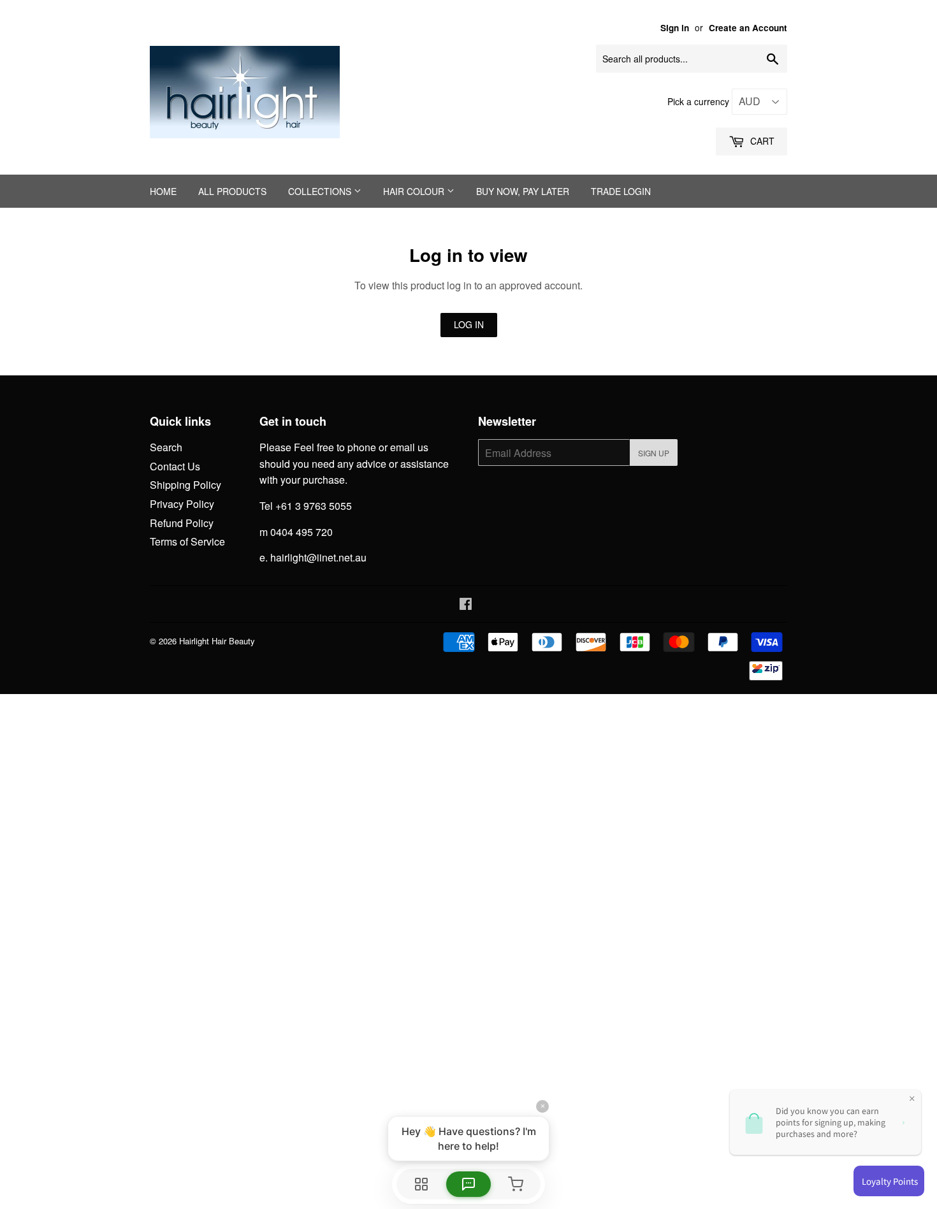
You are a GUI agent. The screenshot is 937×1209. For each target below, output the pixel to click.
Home (163, 191)
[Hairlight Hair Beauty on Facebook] (465, 604)
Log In (469, 324)
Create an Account (748, 28)
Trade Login (621, 191)
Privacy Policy (182, 503)
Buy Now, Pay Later (522, 191)
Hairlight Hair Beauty (217, 641)
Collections (321, 191)
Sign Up (653, 452)
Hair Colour (415, 191)
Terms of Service (187, 541)
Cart (761, 140)
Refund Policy (182, 523)
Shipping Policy (185, 484)
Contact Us (175, 466)
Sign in (674, 28)
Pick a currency (699, 101)
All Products (232, 191)
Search (166, 447)
